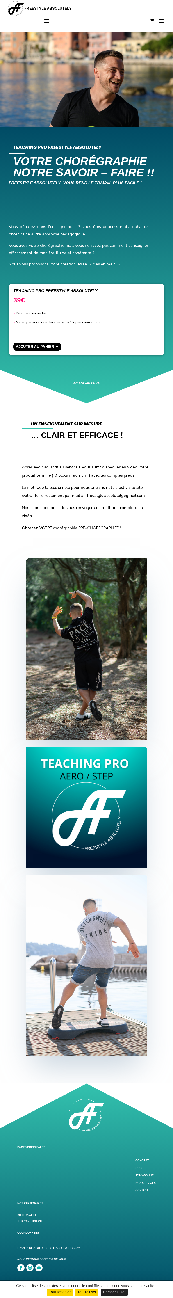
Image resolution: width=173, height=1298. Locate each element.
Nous (139, 1168)
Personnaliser (114, 1292)
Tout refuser (86, 1292)
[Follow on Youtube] (39, 1267)
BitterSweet (26, 1214)
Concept (142, 1160)
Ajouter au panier (35, 347)
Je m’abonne (144, 1175)
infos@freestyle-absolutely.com (54, 1248)
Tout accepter (60, 1292)
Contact (141, 1190)
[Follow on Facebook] (21, 1267)
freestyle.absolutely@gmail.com (116, 496)
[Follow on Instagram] (30, 1267)
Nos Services (145, 1182)
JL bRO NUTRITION (29, 1221)
